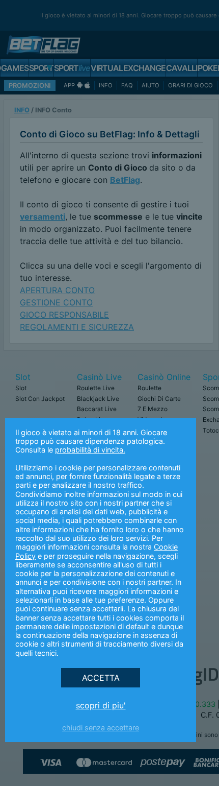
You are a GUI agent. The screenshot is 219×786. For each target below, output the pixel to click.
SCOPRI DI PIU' (101, 705)
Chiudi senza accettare (100, 727)
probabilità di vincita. (90, 449)
